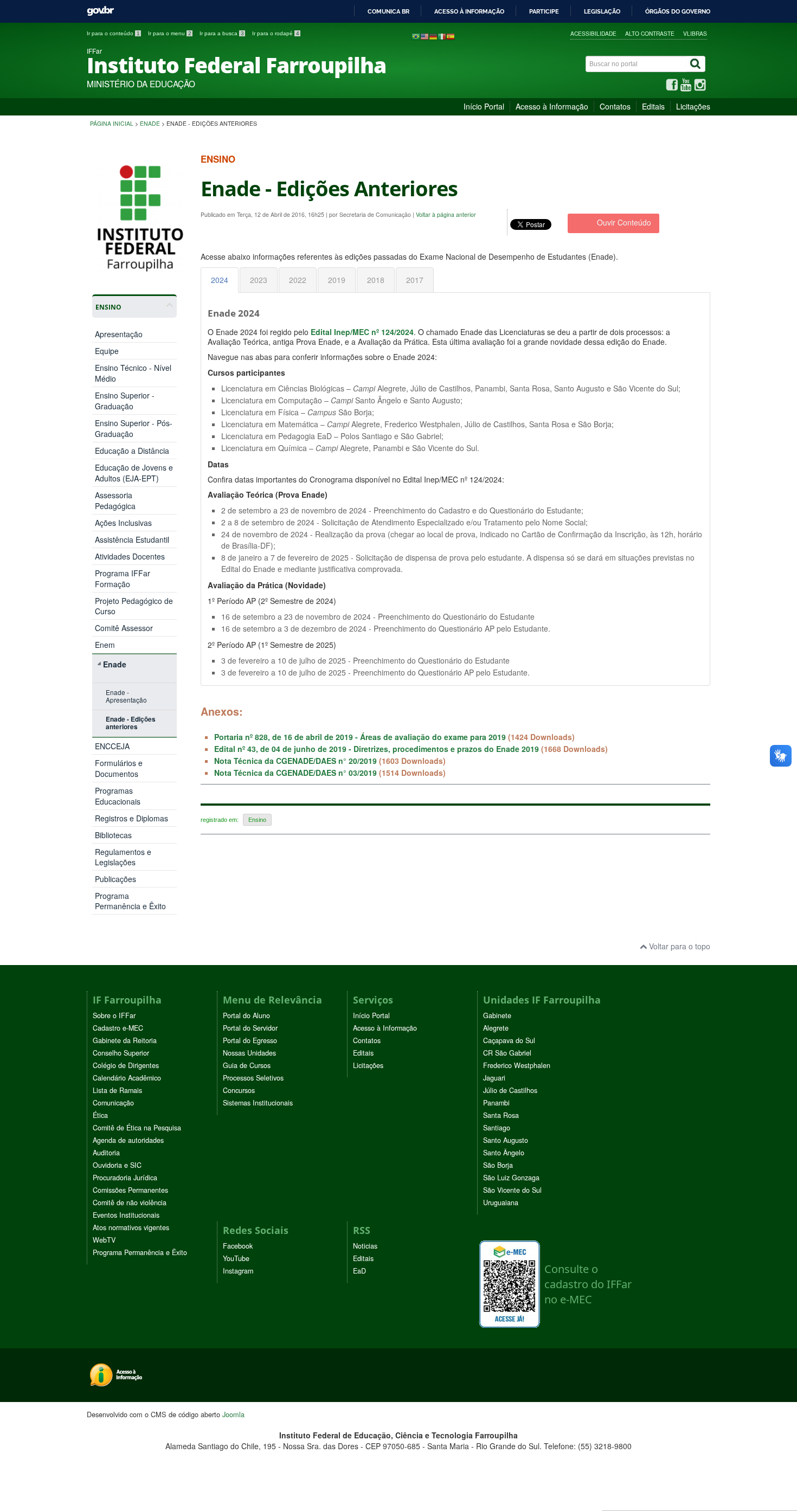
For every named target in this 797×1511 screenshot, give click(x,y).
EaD (359, 1271)
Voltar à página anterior (446, 214)
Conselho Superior (121, 1053)
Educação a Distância (132, 450)
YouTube (236, 1258)
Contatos (615, 106)
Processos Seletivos (253, 1078)
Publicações (115, 878)
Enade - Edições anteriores (131, 723)
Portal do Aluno (246, 1015)
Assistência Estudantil (132, 540)
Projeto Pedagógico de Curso (134, 606)
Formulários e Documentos (119, 768)
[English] (424, 35)
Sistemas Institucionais (258, 1103)
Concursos (239, 1090)
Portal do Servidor (250, 1028)
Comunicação (113, 1103)
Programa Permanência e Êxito (130, 901)
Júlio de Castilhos (510, 1090)
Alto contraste (649, 33)
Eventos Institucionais (126, 1215)
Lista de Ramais (117, 1090)
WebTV (104, 1240)
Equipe (107, 350)
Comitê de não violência (129, 1202)
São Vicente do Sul (512, 1190)
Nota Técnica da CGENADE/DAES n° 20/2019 (295, 760)
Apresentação (119, 334)
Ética (100, 1115)
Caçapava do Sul (509, 1040)
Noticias (365, 1246)
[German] (433, 35)
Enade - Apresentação (126, 695)
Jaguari (494, 1078)
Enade (150, 123)
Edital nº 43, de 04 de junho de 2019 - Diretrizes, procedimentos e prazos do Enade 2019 (376, 748)
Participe (544, 11)
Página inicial (111, 123)
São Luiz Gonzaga (511, 1177)
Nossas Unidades (249, 1053)
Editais (653, 106)
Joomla (233, 1414)
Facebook (238, 1246)
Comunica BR (388, 11)
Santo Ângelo (503, 1153)
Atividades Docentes (130, 556)
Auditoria (106, 1153)
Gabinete (497, 1015)
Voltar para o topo (678, 946)
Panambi (496, 1103)
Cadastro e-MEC (118, 1028)
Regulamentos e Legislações (123, 857)
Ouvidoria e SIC (117, 1165)
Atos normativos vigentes (131, 1227)
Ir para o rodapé (275, 33)
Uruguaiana (500, 1202)
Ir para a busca (222, 33)
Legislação (602, 11)
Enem (105, 645)
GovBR (100, 11)
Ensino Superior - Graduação (125, 400)
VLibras (695, 33)
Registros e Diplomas (131, 818)
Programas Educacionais (117, 796)
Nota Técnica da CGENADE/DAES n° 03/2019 (295, 772)
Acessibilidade (593, 33)
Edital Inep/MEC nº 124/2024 (362, 331)
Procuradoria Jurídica (125, 1177)
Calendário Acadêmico (127, 1078)
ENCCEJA (112, 746)
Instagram (238, 1271)
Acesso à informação (469, 11)
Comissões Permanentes (130, 1190)
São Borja (498, 1165)
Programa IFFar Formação (122, 578)
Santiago (496, 1128)
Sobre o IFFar (114, 1015)
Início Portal (484, 106)
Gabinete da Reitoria (125, 1040)
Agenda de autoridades (128, 1140)
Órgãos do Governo (677, 11)
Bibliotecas (113, 835)
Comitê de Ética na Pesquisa (137, 1128)
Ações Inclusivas (123, 523)
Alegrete (496, 1028)
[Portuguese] (416, 35)
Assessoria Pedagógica (115, 500)
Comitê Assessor (124, 628)
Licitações (693, 106)
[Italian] (442, 35)
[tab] (220, 280)
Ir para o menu (169, 33)
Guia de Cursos (247, 1065)
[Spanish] (450, 35)
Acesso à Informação (552, 106)
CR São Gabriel (507, 1053)
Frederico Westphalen (516, 1065)
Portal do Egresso (250, 1040)
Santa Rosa (501, 1115)
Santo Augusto (505, 1140)
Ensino (257, 819)
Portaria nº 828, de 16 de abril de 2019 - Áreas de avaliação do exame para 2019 (360, 736)
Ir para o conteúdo (113, 33)
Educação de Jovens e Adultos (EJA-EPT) (134, 473)
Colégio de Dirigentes (126, 1065)
